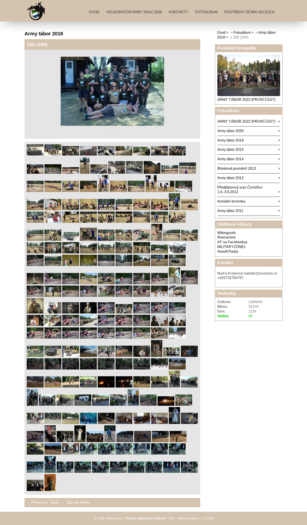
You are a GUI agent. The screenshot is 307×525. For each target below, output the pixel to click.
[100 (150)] (159, 386)
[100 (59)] (189, 239)
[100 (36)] (141, 209)
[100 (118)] (88, 337)
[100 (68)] (177, 252)
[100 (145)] (70, 386)
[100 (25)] (118, 191)
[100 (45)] (106, 221)
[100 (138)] (106, 368)
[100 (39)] (189, 209)
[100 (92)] (106, 295)
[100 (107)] (52, 325)
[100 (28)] (166, 191)
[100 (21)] (52, 191)
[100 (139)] (124, 368)
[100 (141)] (159, 368)
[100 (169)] (35, 423)
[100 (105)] (177, 312)
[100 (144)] (52, 386)
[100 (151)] (174, 386)
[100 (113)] (159, 325)
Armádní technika (231, 201)
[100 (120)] (124, 337)
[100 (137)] (88, 368)
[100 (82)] (106, 283)
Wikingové (225, 233)
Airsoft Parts (227, 251)
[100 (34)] (106, 209)
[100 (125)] (52, 356)
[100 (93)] (124, 295)
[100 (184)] (110, 441)
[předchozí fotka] (112, 54)
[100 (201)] (82, 471)
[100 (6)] (124, 154)
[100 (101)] (106, 312)
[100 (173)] (106, 423)
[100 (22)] (70, 191)
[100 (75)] (141, 265)
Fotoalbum (206, 12)
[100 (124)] (35, 356)
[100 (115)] (35, 337)
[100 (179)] (35, 441)
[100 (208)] (35, 490)
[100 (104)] (159, 312)
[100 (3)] (70, 154)
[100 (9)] (177, 154)
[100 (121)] (141, 337)
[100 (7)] (141, 154)
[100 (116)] (52, 337)
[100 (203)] (118, 471)
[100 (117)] (70, 337)
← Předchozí (37, 502)
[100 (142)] (177, 368)
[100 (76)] (159, 265)
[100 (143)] (35, 386)
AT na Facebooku (231, 242)
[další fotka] (112, 129)
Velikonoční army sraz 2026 (134, 12)
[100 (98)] (52, 312)
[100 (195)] (141, 453)
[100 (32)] (70, 209)
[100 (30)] (35, 209)
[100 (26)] (136, 191)
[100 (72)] (88, 265)
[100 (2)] (52, 154)
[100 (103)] (141, 312)
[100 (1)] (35, 154)
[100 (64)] (106, 252)
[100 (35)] (124, 209)
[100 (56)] (141, 239)
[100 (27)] (151, 191)
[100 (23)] (88, 191)
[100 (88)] (35, 295)
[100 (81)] (88, 283)
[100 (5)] (106, 154)
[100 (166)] (166, 404)
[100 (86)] (174, 283)
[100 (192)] (88, 453)
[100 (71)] (70, 265)
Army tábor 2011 (230, 211)
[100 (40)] (35, 221)
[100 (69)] (35, 265)
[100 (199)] (50, 471)
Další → (57, 502)
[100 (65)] (124, 252)
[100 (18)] (169, 172)
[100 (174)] (124, 423)
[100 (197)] (177, 453)
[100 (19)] (187, 172)
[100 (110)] (106, 325)
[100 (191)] (70, 453)
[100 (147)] (106, 386)
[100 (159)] (133, 404)
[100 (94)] (141, 295)
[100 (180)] (50, 441)
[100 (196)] (159, 453)
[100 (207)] (189, 471)
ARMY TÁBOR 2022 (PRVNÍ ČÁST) (246, 99)
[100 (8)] (159, 154)
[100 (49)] (177, 221)
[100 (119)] (106, 337)
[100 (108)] (70, 325)
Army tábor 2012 (230, 178)
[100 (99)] (70, 312)
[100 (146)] (88, 386)
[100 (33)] (88, 209)
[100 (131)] (156, 356)
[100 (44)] (88, 221)
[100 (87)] (189, 283)
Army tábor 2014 (230, 159)
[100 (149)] (141, 386)
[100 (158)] (118, 404)
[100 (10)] (35, 172)
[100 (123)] (177, 337)
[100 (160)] (148, 404)
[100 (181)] (65, 441)
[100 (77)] (177, 265)
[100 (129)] (124, 356)
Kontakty (178, 12)
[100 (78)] (35, 283)
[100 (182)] (80, 441)
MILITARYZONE (230, 247)
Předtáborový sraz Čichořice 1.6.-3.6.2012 (240, 189)
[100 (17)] (152, 172)
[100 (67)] (159, 252)
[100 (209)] (50, 490)
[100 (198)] (35, 471)
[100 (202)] (100, 471)
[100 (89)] (52, 295)
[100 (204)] (136, 471)
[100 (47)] (141, 221)
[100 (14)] (98, 172)
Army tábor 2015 (230, 149)
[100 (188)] (178, 441)
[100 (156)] (82, 404)
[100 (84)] (141, 283)
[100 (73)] (106, 265)
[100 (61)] (52, 252)
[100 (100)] (88, 312)
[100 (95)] (159, 295)
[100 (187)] (160, 441)
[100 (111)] (124, 325)
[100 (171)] (70, 423)
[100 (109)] (88, 325)
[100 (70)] (52, 265)
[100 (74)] (124, 265)
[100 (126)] (70, 356)
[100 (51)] (52, 239)
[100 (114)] (177, 325)
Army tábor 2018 (230, 140)
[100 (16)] (134, 172)
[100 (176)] (159, 423)
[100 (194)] (124, 453)
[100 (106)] (35, 325)
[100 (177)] (174, 423)
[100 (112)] (141, 325)
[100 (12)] (70, 172)
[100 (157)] (100, 404)
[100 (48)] (159, 221)
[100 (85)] (159, 283)
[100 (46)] (124, 221)
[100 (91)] (88, 295)
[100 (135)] (52, 368)
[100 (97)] (35, 312)
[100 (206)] (171, 471)
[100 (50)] (35, 239)
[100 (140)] (141, 368)
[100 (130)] (141, 356)
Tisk (171, 518)
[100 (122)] (159, 337)
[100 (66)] (141, 252)
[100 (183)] (95, 441)
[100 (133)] (189, 356)
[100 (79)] (52, 283)
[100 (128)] (106, 356)
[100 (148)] (124, 386)
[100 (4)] (88, 154)
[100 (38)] (174, 209)
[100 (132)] (171, 356)
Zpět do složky (78, 502)
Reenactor (225, 237)
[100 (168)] (183, 404)
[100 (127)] (88, 356)
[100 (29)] (183, 191)
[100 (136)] (70, 368)
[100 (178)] (189, 423)
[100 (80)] (70, 283)
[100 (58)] (171, 239)
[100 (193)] (106, 453)
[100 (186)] (142, 441)
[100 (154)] (47, 404)
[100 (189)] (35, 453)
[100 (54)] (106, 239)
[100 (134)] (35, 368)
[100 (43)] (70, 221)
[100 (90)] (70, 295)
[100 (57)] (156, 239)
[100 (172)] (88, 423)
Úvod (94, 12)
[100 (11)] (52, 172)
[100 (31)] (52, 209)
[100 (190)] (52, 453)
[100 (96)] (177, 295)
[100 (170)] (52, 423)
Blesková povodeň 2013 (236, 168)
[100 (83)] (124, 283)
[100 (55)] (124, 239)
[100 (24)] (103, 191)
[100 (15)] (116, 172)
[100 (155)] (65, 404)
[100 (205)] (153, 471)
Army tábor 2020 (230, 131)
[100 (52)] (70, 239)
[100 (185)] (124, 441)
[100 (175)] (141, 423)
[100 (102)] (124, 312)
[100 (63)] (88, 252)
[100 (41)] (52, 221)
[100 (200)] (65, 471)
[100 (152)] (189, 386)
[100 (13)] (84, 172)
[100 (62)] (70, 252)
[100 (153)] (32, 404)
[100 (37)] (159, 209)
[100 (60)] (35, 252)
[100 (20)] (35, 191)
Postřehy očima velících (249, 12)
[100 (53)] (88, 239)
